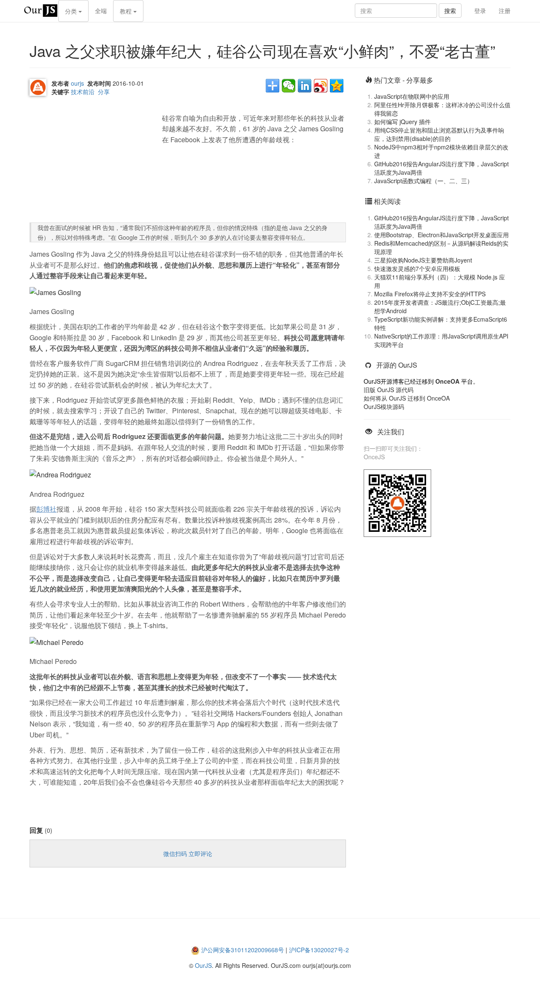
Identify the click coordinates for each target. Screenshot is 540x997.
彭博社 (46, 509)
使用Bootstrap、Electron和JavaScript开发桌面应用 (441, 234)
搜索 (450, 10)
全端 (101, 10)
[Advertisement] (93, 161)
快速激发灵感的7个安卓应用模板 (417, 268)
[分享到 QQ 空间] (336, 85)
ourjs (77, 83)
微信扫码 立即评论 (187, 853)
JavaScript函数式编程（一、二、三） (423, 180)
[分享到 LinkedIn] (304, 85)
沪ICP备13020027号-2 (319, 950)
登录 (480, 10)
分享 (104, 91)
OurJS (203, 965)
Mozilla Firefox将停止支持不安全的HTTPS (430, 294)
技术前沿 (82, 91)
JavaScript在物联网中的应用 (411, 96)
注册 (504, 10)
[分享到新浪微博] (320, 85)
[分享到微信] (288, 85)
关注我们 (390, 431)
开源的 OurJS (396, 365)
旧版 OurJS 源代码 (388, 389)
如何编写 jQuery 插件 (402, 121)
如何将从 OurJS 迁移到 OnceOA (407, 398)
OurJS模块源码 (384, 406)
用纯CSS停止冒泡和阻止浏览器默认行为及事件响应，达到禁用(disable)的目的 (439, 134)
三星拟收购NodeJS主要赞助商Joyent (423, 260)
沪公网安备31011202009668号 (242, 950)
